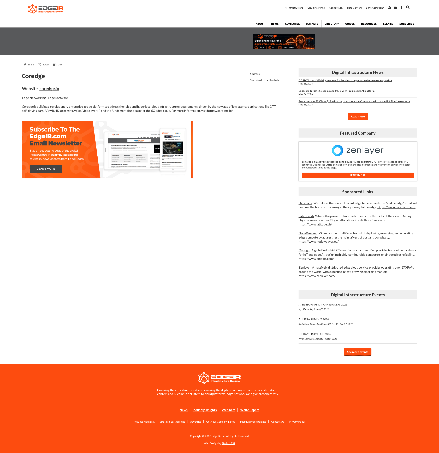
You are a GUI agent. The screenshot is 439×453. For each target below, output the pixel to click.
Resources (369, 23)
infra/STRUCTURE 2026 (318, 336)
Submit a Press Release (253, 421)
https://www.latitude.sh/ (315, 224)
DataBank (305, 203)
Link (60, 64)
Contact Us (277, 421)
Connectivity (336, 7)
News (275, 23)
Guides (350, 23)
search (408, 7)
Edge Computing (375, 7)
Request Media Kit (144, 421)
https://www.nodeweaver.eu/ (319, 241)
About (260, 23)
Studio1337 (228, 443)
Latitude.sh (306, 216)
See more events (357, 351)
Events (388, 23)
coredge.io (49, 88)
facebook (402, 7)
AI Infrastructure (294, 7)
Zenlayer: (305, 267)
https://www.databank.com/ (396, 207)
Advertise (195, 421)
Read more (358, 116)
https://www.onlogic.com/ (316, 259)
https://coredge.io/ (220, 110)
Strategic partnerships (172, 421)
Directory (332, 23)
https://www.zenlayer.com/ (317, 276)
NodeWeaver (308, 233)
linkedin (395, 7)
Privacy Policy (297, 421)
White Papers (249, 410)
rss (389, 7)
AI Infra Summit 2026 (326, 321)
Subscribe (406, 23)
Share (31, 64)
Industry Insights (205, 410)
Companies (292, 23)
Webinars (228, 410)
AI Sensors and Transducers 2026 (323, 307)
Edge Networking (34, 98)
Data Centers (354, 7)
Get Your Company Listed (220, 421)
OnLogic (304, 250)
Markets (312, 23)
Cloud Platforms (316, 7)
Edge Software (58, 98)
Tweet (46, 64)
